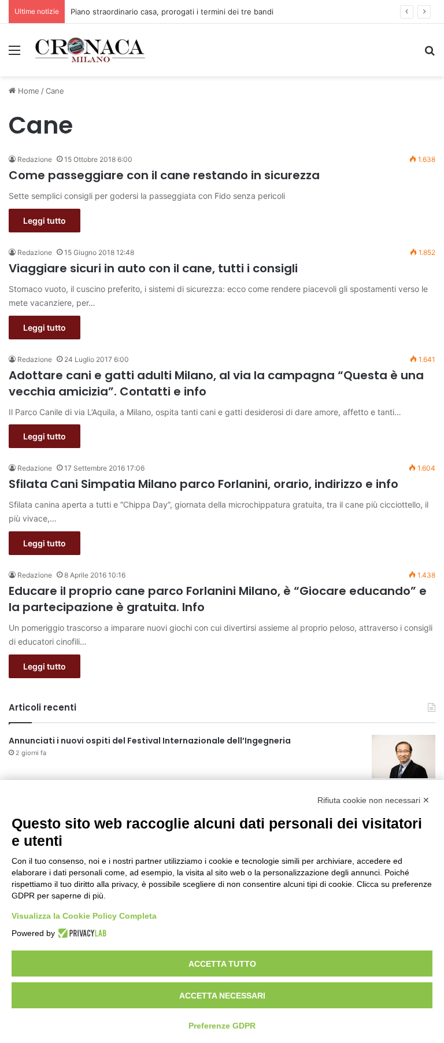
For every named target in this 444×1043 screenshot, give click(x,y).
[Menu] (14, 54)
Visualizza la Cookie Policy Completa (84, 915)
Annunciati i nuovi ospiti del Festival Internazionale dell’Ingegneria (150, 740)
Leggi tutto (44, 220)
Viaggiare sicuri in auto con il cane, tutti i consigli (153, 268)
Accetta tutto (222, 963)
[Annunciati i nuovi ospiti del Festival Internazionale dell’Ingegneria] (403, 756)
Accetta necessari (222, 995)
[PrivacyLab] (80, 933)
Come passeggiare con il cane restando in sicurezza (164, 175)
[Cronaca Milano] (90, 50)
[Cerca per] (429, 54)
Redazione (34, 159)
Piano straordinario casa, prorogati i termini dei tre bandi (172, 11)
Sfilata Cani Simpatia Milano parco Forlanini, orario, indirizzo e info (203, 484)
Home (27, 90)
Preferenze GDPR (222, 1025)
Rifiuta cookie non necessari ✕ (373, 800)
